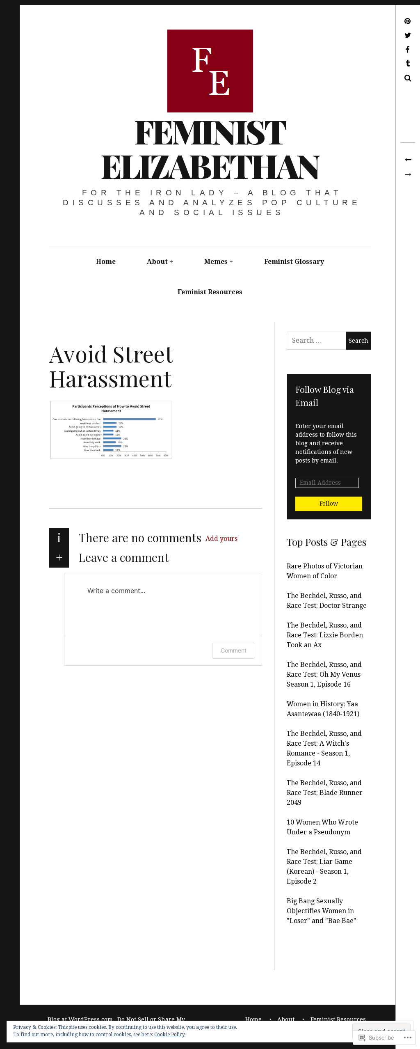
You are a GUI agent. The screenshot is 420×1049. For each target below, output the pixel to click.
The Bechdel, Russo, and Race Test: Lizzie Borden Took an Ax (325, 635)
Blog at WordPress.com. (81, 1019)
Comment (234, 650)
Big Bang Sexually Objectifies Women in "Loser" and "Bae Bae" (321, 911)
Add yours (221, 539)
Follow (329, 503)
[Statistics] (408, 160)
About (157, 262)
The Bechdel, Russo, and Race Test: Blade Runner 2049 (325, 792)
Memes (216, 262)
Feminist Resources (210, 292)
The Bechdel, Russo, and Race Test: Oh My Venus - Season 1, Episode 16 (326, 674)
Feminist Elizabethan (209, 148)
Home (106, 262)
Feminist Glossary (294, 262)
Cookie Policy (169, 1035)
